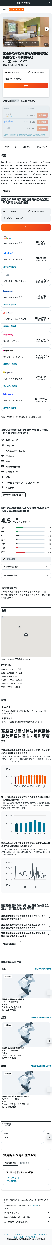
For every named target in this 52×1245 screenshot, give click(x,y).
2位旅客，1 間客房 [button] (13, 79)
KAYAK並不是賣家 (12, 1213)
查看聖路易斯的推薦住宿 (41, 1066)
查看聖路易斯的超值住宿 (41, 1017)
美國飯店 (42, 1235)
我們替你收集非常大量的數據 (17, 1217)
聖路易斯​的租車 (13, 1178)
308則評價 (22, 61)
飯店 (18, 1235)
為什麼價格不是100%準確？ (16, 1222)
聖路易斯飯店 (12, 1181)
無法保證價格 (33, 1205)
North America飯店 (29, 1235)
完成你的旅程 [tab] (10, 1163)
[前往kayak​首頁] (16, 9)
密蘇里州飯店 (18, 1237)
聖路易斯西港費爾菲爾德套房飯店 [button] (15, 1096)
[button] (49, 3)
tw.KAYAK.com (9, 1235)
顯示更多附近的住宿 (43, 969)
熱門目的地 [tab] (24, 1163)
